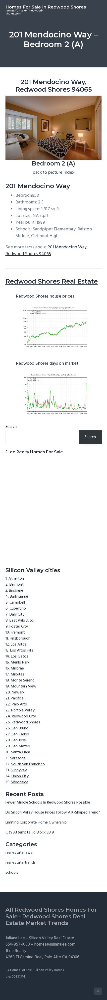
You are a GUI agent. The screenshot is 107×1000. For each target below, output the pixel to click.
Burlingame (19, 596)
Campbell (17, 602)
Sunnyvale (19, 770)
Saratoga (18, 758)
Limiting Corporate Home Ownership (36, 822)
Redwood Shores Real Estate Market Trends (45, 920)
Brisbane (16, 590)
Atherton (16, 578)
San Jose (19, 740)
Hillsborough (20, 638)
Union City (20, 776)
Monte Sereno (23, 680)
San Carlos (20, 734)
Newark (18, 692)
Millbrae (17, 668)
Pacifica (17, 698)
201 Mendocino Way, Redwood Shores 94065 (46, 251)
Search (11, 427)
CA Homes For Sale (18, 970)
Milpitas (17, 674)
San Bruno (20, 728)
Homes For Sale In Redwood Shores (45, 6)
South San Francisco (28, 764)
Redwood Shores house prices (45, 296)
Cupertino (17, 608)
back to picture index (53, 172)
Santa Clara (20, 752)
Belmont (16, 584)
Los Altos (18, 644)
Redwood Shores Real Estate (51, 281)
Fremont (18, 632)
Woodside (19, 782)
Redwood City (24, 716)
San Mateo (21, 746)
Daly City (16, 614)
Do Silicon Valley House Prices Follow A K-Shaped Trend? (52, 812)
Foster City (18, 626)
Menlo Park (20, 662)
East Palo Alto (21, 620)
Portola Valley (23, 710)
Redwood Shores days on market (47, 363)
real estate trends (20, 862)
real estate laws (18, 852)
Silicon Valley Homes (49, 970)
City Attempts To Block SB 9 (29, 832)
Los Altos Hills (21, 650)
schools (11, 872)
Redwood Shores (26, 722)
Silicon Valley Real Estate (51, 938)
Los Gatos (19, 656)
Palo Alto (19, 704)
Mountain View (23, 686)
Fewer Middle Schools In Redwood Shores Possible (47, 802)
